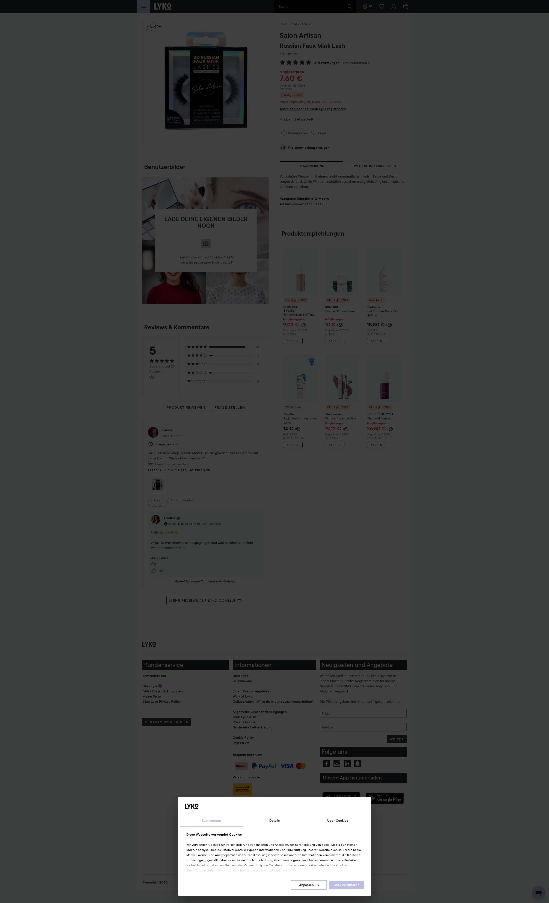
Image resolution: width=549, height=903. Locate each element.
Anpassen (306, 885)
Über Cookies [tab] (337, 821)
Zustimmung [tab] (211, 821)
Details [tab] (274, 821)
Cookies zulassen (346, 885)
